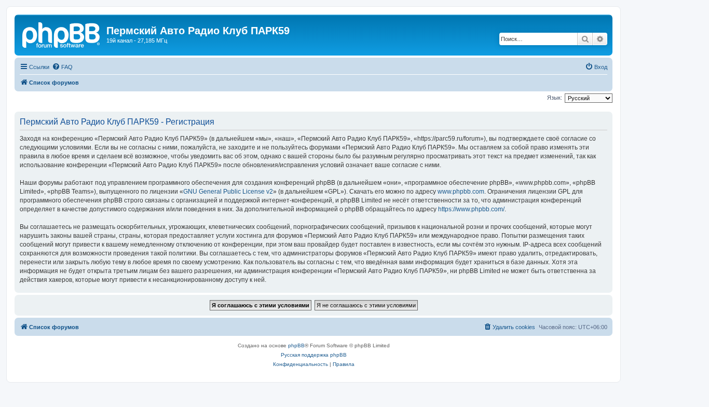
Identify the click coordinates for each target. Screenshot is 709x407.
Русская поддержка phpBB (314, 355)
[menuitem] (62, 67)
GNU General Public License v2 (228, 191)
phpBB (296, 345)
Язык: (554, 97)
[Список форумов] (61, 33)
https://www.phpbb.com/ (471, 209)
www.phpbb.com (461, 191)
